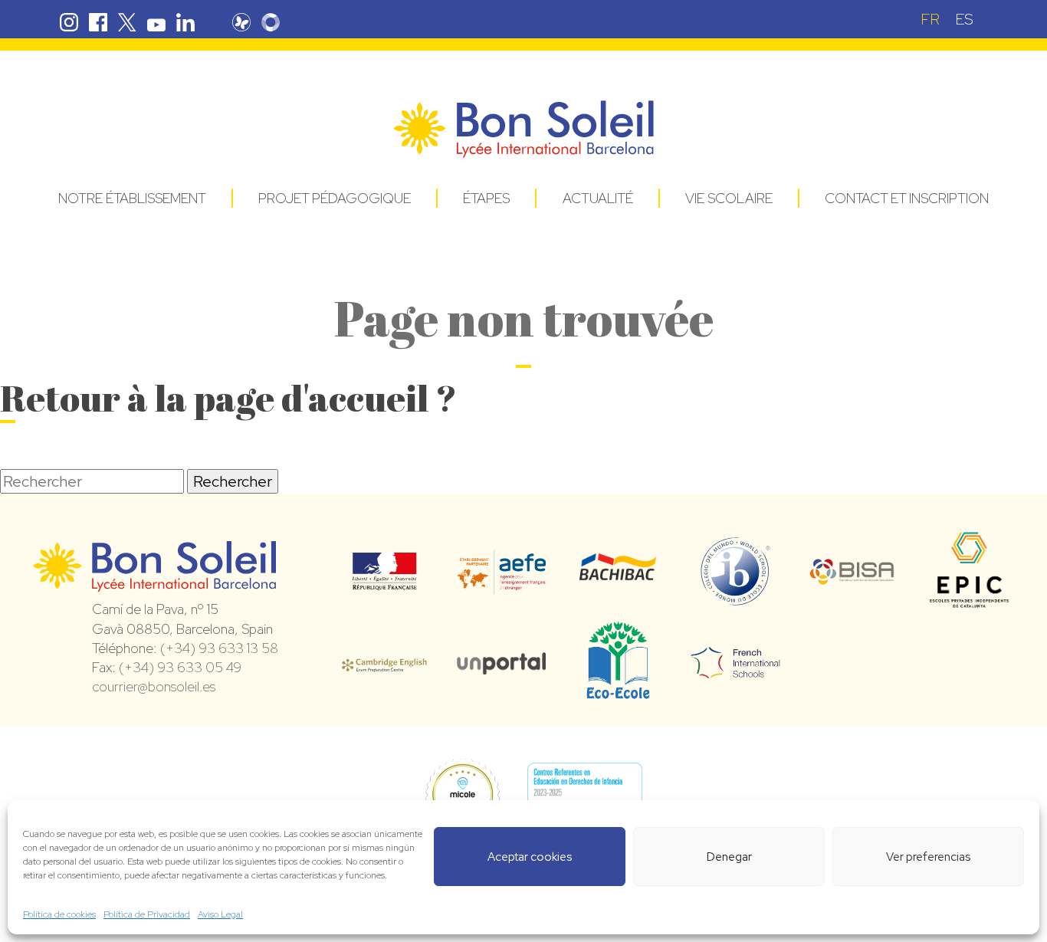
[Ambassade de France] (384, 580)
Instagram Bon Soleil (69, 22)
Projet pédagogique (334, 198)
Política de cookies (59, 914)
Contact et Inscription (907, 198)
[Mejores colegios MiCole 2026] (462, 796)
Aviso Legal (220, 914)
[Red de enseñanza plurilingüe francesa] (735, 669)
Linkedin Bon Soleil (185, 22)
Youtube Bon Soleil (156, 22)
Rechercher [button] (232, 481)
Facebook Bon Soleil (98, 22)
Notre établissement (132, 198)
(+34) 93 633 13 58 (219, 648)
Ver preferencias (928, 857)
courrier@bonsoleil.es (153, 686)
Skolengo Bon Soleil (270, 22)
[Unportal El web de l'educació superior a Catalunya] (501, 664)
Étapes (486, 198)
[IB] (735, 599)
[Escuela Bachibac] (618, 576)
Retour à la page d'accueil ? (228, 397)
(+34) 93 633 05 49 (180, 667)
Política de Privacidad (146, 914)
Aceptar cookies (529, 857)
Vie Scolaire (729, 198)
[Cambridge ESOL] (384, 663)
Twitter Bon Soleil (127, 22)
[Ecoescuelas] (618, 692)
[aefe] (501, 583)
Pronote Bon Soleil (241, 22)
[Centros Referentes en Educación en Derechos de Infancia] (584, 796)
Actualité (598, 198)
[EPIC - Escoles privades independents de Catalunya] (969, 607)
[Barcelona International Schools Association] (853, 575)
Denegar (729, 857)
